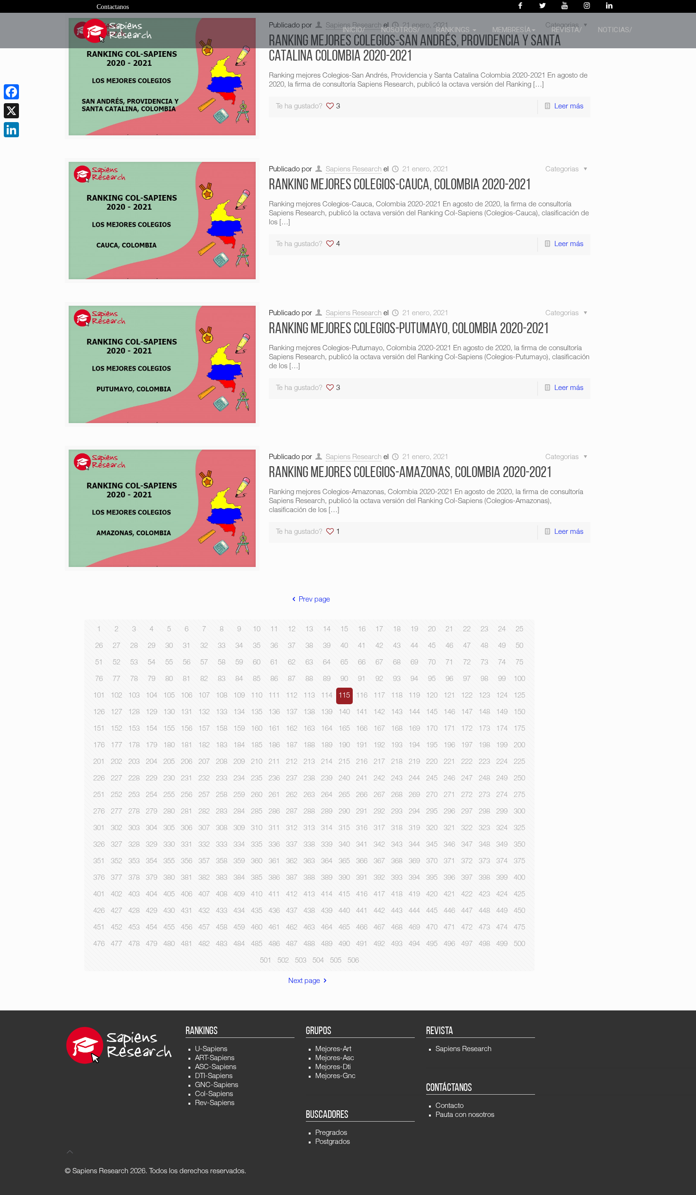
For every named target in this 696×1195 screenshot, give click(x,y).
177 (116, 745)
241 (361, 778)
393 (396, 878)
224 (502, 762)
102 (116, 695)
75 (519, 662)
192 (379, 745)
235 (256, 778)
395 (431, 878)
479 (151, 944)
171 (449, 729)
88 (309, 679)
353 (134, 861)
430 (169, 911)
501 (265, 961)
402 (116, 894)
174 (502, 729)
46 (449, 646)
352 (116, 861)
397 (467, 878)
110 (256, 695)
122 (467, 695)
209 (239, 762)
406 (186, 894)
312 (291, 828)
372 (467, 861)
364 (326, 861)
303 (134, 828)
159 (239, 729)
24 (502, 629)
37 (291, 646)
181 (186, 745)
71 (449, 662)
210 (256, 762)
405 (169, 894)
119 (414, 695)
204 (151, 762)
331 (186, 845)
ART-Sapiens (214, 1058)
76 (99, 679)
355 (169, 861)
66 (362, 662)
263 (309, 795)
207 (204, 762)
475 (519, 927)
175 (519, 729)
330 (169, 845)
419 (414, 894)
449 (502, 911)
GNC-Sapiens (216, 1085)
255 (169, 795)
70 (432, 662)
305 (169, 828)
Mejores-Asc (334, 1058)
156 (186, 729)
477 (116, 944)
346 (449, 845)
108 (221, 695)
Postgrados (332, 1142)
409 (239, 894)
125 (519, 695)
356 (186, 861)
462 (291, 927)
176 (99, 745)
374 (502, 861)
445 (431, 911)
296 (449, 811)
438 (309, 911)
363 (309, 861)
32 (204, 646)
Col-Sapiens (214, 1094)
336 (274, 845)
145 (431, 712)
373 (484, 861)
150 (519, 712)
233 (221, 778)
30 (169, 646)
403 (134, 894)
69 (414, 662)
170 (431, 729)
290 (344, 811)
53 (134, 662)
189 (326, 745)
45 (432, 646)
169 (414, 729)
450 (519, 911)
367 (379, 861)
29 (151, 646)
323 (484, 828)
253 (134, 795)
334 (239, 845)
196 (449, 745)
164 (326, 729)
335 (256, 845)
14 (326, 629)
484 (239, 944)
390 (344, 878)
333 (221, 845)
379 (151, 878)
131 (186, 712)
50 (519, 646)
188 (309, 745)
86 (274, 679)
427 (116, 911)
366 (361, 861)
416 (361, 894)
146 (449, 712)
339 (326, 845)
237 (291, 778)
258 (221, 795)
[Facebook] (520, 6)
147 (467, 712)
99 (502, 679)
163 (309, 729)
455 (169, 927)
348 (484, 845)
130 (169, 712)
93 (397, 679)
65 (344, 662)
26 (99, 646)
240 (344, 778)
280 (169, 811)
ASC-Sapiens (215, 1067)
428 (134, 911)
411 (274, 894)
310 (256, 828)
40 (344, 646)
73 (484, 662)
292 (379, 811)
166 (361, 729)
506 (353, 961)
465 (344, 927)
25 (519, 629)
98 (484, 679)
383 (221, 878)
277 (116, 811)
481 (186, 944)
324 (502, 828)
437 (291, 911)
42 (379, 646)
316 (361, 828)
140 (344, 712)
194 (414, 745)
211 (274, 762)
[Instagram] (587, 6)
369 (414, 861)
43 (397, 646)
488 (309, 944)
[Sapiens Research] (117, 31)
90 (344, 679)
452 (116, 927)
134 (239, 712)
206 (186, 762)
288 (309, 811)
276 (99, 811)
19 (414, 629)
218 (396, 762)
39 (326, 646)
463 (309, 927)
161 (274, 729)
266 (361, 795)
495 (431, 944)
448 (484, 911)
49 (502, 646)
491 (361, 944)
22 (467, 629)
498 (484, 944)
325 (519, 828)
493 (396, 944)
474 (502, 927)
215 (344, 762)
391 (361, 878)
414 (326, 894)
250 (519, 778)
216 (361, 762)
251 (99, 795)
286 (274, 811)
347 (467, 845)
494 (414, 944)
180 (169, 745)
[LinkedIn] (11, 129)
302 (116, 828)
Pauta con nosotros (465, 1115)
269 (414, 795)
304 (151, 828)
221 (449, 762)
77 (116, 679)
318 (396, 828)
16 (362, 629)
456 (186, 927)
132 (204, 712)
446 (449, 911)
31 (186, 646)
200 (519, 745)
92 (379, 679)
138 (309, 712)
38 (309, 646)
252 (116, 795)
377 (116, 878)
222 (467, 762)
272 (467, 795)
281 (186, 811)
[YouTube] (565, 6)
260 (256, 795)
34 (239, 646)
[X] (11, 110)
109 (239, 695)
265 (344, 795)
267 (379, 795)
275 (519, 795)
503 (300, 961)
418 (396, 894)
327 (116, 845)
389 (326, 878)
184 (239, 745)
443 (396, 911)
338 (309, 845)
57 (204, 662)
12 (291, 629)
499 (502, 944)
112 (291, 695)
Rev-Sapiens (214, 1103)
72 (467, 662)
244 (414, 778)
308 (221, 828)
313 (309, 828)
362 (291, 861)
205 (169, 762)
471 (449, 927)
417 (379, 894)
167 (379, 729)
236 (274, 778)
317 (379, 828)
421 (449, 894)
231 (186, 778)
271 (449, 795)
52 (116, 662)
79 (151, 679)
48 (484, 646)
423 (484, 894)
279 (151, 811)
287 (291, 811)
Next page (304, 981)
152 (116, 729)
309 (239, 828)
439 (326, 911)
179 (151, 745)
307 (204, 828)
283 (221, 811)
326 (99, 845)
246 (449, 778)
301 (99, 828)
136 (274, 712)
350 (519, 845)
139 (326, 712)
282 (204, 811)
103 (134, 695)
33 (221, 646)
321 (449, 828)
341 (361, 845)
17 (379, 629)
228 (134, 778)
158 (221, 729)
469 (414, 927)
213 (309, 762)
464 (326, 927)
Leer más (568, 106)
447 (467, 911)
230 (169, 778)
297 (467, 811)
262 (291, 795)
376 (99, 878)
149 (502, 712)
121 (449, 695)
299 (502, 811)
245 (431, 778)
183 (221, 745)
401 (99, 894)
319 (414, 828)
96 (449, 679)
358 (221, 861)
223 (484, 762)
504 (318, 961)
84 (239, 679)
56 (186, 662)
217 (379, 762)
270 (431, 795)
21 (449, 629)
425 (519, 894)
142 (379, 712)
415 (344, 894)
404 (151, 894)
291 (361, 811)
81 (186, 679)
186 (274, 745)
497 (467, 944)
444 (414, 911)
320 (431, 828)
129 (151, 712)
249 (502, 778)
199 (502, 745)
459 (239, 927)
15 (344, 629)
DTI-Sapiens (213, 1076)
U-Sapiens (211, 1049)
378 (134, 878)
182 (204, 745)
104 (151, 695)
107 (204, 695)
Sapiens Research (354, 169)
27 (116, 646)
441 (361, 911)
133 (221, 712)
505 (335, 961)
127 (116, 712)
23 (484, 629)
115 (344, 695)
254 (151, 795)
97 (467, 679)
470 (431, 927)
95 (432, 679)
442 (379, 911)
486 (274, 944)
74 (502, 662)
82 (204, 679)
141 (361, 712)
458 (221, 927)
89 (326, 679)
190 (344, 745)
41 (362, 646)
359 (239, 861)
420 (431, 894)
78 (134, 679)
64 (326, 662)
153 (134, 729)
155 (169, 729)
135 (256, 712)
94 (414, 679)
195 (431, 745)
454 (151, 927)
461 (274, 927)
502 (283, 961)
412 (291, 894)
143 (396, 712)
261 (274, 795)
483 (221, 944)
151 (99, 729)
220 (431, 762)
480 (169, 944)
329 (151, 845)
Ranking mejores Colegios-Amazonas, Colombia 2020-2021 (410, 473)
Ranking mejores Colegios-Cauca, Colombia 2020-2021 (400, 185)
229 (151, 778)
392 (379, 878)
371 (449, 861)
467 (379, 927)
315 (344, 828)
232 (204, 778)
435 (256, 911)
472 (467, 927)
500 (519, 944)
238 (309, 778)
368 (396, 861)
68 (397, 662)
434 (239, 911)
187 (291, 745)
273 (484, 795)
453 (134, 927)
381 (186, 878)
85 (256, 679)
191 (361, 745)
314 (326, 828)
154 (151, 729)
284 (239, 811)
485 (256, 944)
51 (99, 662)
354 (151, 861)
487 (291, 944)
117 (379, 695)
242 (379, 778)
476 (99, 944)
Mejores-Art (333, 1049)
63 (309, 662)
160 (256, 729)
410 (256, 894)
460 (256, 927)
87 (291, 679)
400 (519, 878)
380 (169, 878)
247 (467, 778)
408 (221, 894)
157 (204, 729)
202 (116, 762)
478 (134, 944)
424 (502, 894)
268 (396, 795)
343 (396, 845)
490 (344, 944)
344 (414, 845)
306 (186, 828)
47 (467, 646)
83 (221, 679)
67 (379, 662)
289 (326, 811)
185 (256, 745)
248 (484, 778)
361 (274, 861)
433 (221, 911)
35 (256, 646)
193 (396, 745)
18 (397, 629)
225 (519, 762)
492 (379, 944)
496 (449, 944)
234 (239, 778)
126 (99, 712)
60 (256, 662)
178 (134, 745)
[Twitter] (542, 6)
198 (484, 745)
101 (99, 695)
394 (414, 878)
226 (99, 778)
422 (467, 894)
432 (204, 911)
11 (274, 629)
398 (484, 878)
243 (396, 778)
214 (326, 762)
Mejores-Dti (333, 1067)
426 (99, 911)
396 (449, 878)
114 (326, 695)
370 (431, 861)
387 (291, 878)
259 (239, 795)
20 (432, 629)
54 (151, 662)
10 (256, 629)
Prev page (314, 599)
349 (502, 845)
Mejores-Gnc (335, 1076)
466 (361, 927)
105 (169, 695)
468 (396, 927)
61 (274, 662)
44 (414, 646)
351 (99, 861)
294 (414, 811)
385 (256, 878)
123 (484, 695)
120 (431, 695)
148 (484, 712)
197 (467, 745)
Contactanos (113, 6)
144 (414, 712)
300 (519, 811)
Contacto (450, 1106)
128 (134, 712)
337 (291, 845)
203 (134, 762)
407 (204, 894)
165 (344, 729)
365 (344, 861)
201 (99, 762)
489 (326, 944)
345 (431, 845)
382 (204, 878)
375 (519, 861)
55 (169, 662)
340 (344, 845)
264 (326, 795)
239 (326, 778)
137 (291, 712)
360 (256, 861)
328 (134, 845)
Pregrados (331, 1133)
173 (484, 729)
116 (361, 695)
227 (116, 778)
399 (502, 878)
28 (134, 646)
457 (204, 927)
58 (221, 662)
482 (204, 944)
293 (396, 811)
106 (186, 695)
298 (484, 811)
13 (309, 629)
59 (239, 662)
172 (467, 729)
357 (204, 861)
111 (274, 695)
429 (151, 911)
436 (274, 911)
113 (309, 695)
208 (221, 762)
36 (274, 646)
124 (502, 695)
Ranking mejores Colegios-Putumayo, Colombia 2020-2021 (409, 329)
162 (291, 729)
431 (186, 911)
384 (239, 878)
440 (344, 911)
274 (502, 795)
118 (396, 695)
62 (291, 662)
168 (396, 729)
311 (274, 828)
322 (467, 828)
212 (291, 762)
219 (414, 762)
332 (204, 845)
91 (362, 679)
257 (204, 795)
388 (309, 878)
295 (431, 811)
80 (169, 679)
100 (519, 679)
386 (274, 878)
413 (309, 894)
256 (186, 795)
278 (134, 811)
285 (256, 811)
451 (99, 927)
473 (484, 927)
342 (379, 845)
